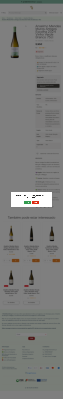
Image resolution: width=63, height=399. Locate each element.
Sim (28, 202)
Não (36, 202)
